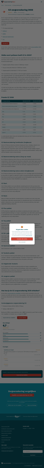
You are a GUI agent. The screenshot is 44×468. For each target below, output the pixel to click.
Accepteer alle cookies (22, 238)
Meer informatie (29, 235)
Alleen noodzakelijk (22, 241)
